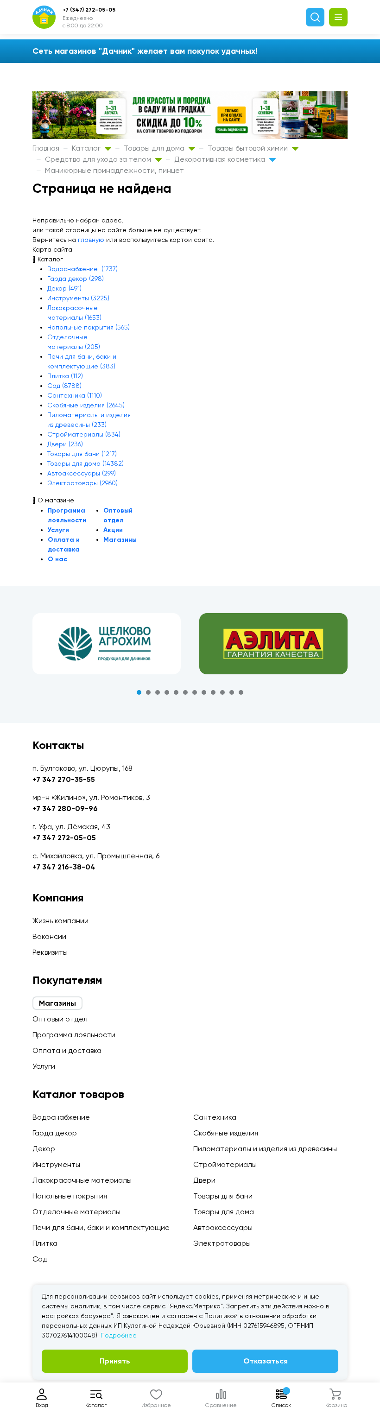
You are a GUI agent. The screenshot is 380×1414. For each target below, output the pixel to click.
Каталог (87, 148)
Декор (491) (64, 288)
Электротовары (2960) (82, 483)
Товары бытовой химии (249, 148)
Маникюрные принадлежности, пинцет (114, 170)
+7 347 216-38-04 (63, 866)
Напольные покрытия (69, 1196)
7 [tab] (194, 692)
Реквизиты (50, 952)
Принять (115, 1361)
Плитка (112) (65, 376)
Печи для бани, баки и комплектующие (101, 1227)
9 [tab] (213, 692)
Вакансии (49, 936)
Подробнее (119, 1335)
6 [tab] (185, 692)
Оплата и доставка (66, 1050)
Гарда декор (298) (75, 278)
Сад (39, 1259)
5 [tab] (176, 692)
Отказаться (265, 1361)
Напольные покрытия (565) (88, 327)
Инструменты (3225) (78, 298)
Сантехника (214, 1117)
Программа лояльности (73, 1034)
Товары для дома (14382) (85, 463)
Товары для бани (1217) (82, 453)
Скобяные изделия (225, 1133)
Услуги (58, 530)
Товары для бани (223, 1196)
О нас (57, 559)
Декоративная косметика (220, 159)
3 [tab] (157, 692)
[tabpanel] (106, 643)
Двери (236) (65, 444)
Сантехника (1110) (74, 395)
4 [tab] (167, 692)
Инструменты (56, 1164)
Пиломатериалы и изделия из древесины (265, 1148)
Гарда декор (54, 1133)
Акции (113, 530)
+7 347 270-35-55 (63, 779)
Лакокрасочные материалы (82, 1180)
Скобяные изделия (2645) (86, 405)
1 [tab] (139, 692)
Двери (204, 1180)
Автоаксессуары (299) (81, 473)
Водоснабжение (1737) (82, 269)
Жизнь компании (60, 920)
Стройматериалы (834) (83, 434)
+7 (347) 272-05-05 (89, 9)
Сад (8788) (64, 385)
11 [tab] (231, 692)
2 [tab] (148, 692)
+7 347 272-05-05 (64, 837)
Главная (45, 148)
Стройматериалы (225, 1164)
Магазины (120, 540)
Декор (43, 1148)
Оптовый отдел (60, 1019)
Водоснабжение (61, 1117)
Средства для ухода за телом (99, 159)
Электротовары (222, 1243)
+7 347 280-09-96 (65, 808)
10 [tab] (222, 692)
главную (91, 239)
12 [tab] (241, 692)
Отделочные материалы (76, 1211)
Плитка (44, 1243)
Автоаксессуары (223, 1227)
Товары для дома (155, 148)
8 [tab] (204, 692)
